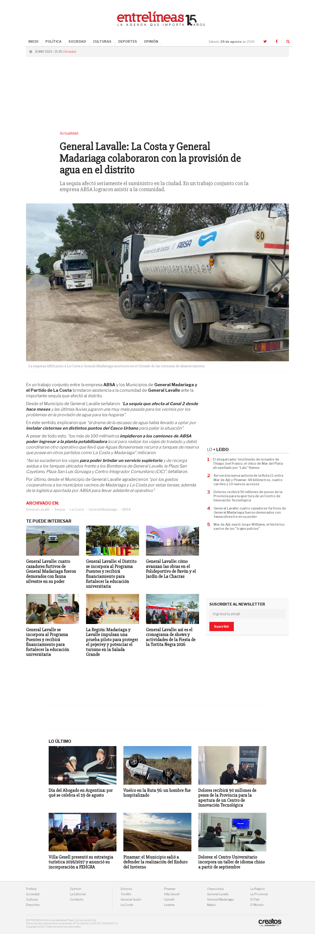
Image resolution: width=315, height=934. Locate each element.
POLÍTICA (53, 41)
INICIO (33, 41)
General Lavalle (38, 509)
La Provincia (259, 894)
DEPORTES (127, 41)
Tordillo (126, 894)
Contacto (76, 899)
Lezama (169, 905)
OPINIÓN (151, 41)
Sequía (59, 509)
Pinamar (169, 889)
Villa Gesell (171, 894)
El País (255, 899)
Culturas (32, 899)
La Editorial (78, 894)
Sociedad (70, 51)
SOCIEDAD (77, 41)
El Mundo (257, 905)
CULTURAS (102, 41)
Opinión (75, 889)
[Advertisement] (157, 94)
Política (31, 889)
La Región (257, 889)
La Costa (77, 509)
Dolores (126, 889)
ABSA (126, 509)
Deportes (33, 905)
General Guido (131, 899)
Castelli (169, 899)
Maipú (211, 905)
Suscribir (221, 626)
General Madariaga (103, 509)
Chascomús (215, 889)
